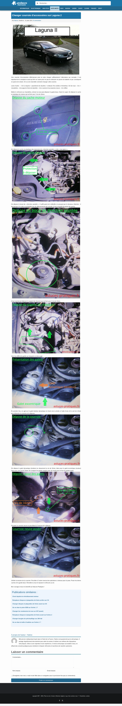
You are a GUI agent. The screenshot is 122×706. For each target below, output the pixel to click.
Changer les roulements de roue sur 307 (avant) (27, 611)
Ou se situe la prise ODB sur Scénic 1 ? (25, 607)
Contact (53, 696)
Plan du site (47, 696)
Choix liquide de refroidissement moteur (25, 596)
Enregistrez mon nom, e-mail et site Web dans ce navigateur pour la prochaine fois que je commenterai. (44, 675)
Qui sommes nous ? (74, 696)
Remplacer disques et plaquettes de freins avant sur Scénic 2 (32, 615)
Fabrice (16, 20)
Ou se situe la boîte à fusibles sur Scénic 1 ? (26, 622)
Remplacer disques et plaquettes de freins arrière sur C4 (30, 600)
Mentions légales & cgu (62, 696)
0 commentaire (37, 20)
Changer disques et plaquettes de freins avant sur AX (29, 604)
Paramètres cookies (85, 696)
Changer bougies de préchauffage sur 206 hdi (27, 618)
